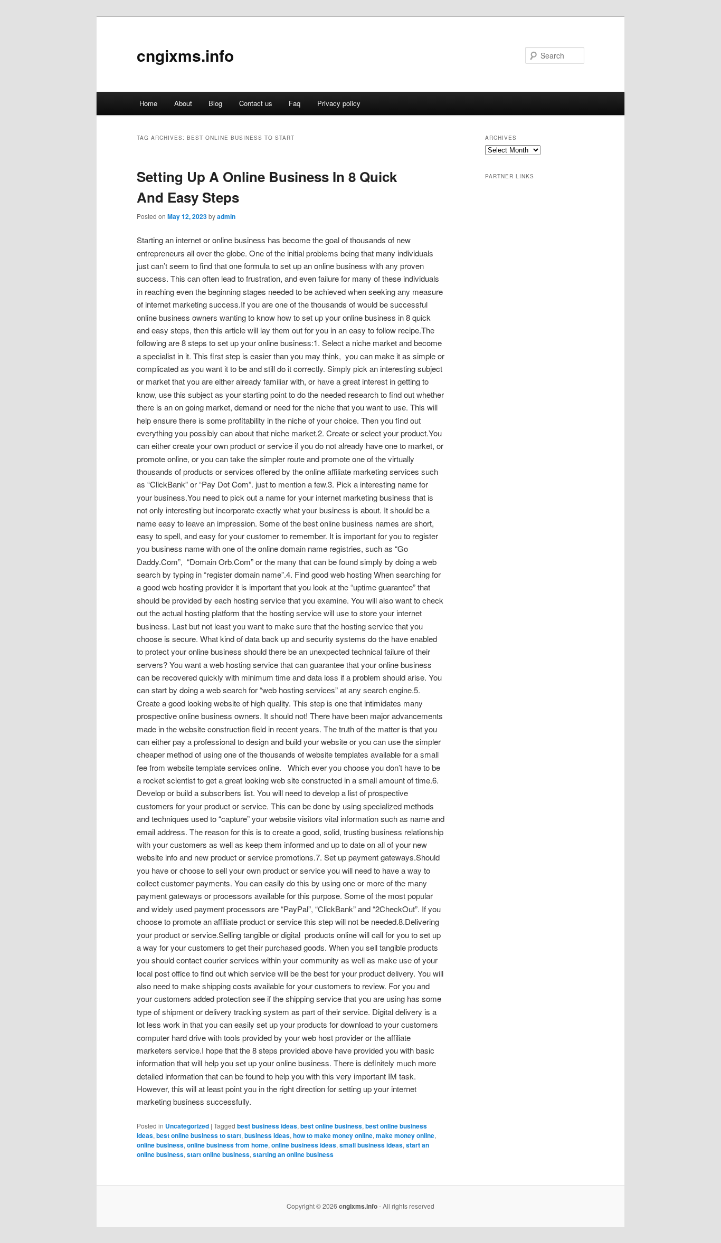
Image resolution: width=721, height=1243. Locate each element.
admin (226, 216)
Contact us (255, 103)
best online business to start (198, 1135)
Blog (215, 103)
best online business (331, 1126)
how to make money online (333, 1135)
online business (160, 1145)
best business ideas (267, 1126)
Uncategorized (187, 1126)
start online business (218, 1154)
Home (148, 103)
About (183, 103)
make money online (405, 1135)
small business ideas (371, 1145)
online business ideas (303, 1145)
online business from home (227, 1145)
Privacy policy (338, 103)
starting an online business (293, 1154)
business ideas (267, 1135)
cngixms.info (185, 55)
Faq (294, 103)
